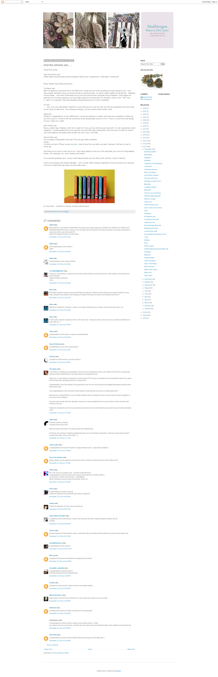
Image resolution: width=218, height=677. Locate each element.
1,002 (146, 237)
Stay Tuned (148, 275)
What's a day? (149, 246)
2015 (145, 135)
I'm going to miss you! (151, 219)
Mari (50, 290)
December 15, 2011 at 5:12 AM (59, 310)
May (146, 297)
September (149, 285)
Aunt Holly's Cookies (151, 175)
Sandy (51, 503)
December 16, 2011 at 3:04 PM (59, 640)
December (148, 149)
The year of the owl (150, 178)
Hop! (146, 243)
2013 (145, 141)
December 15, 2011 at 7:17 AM (59, 438)
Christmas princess (150, 169)
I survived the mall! (150, 231)
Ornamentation (149, 258)
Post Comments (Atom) (61, 653)
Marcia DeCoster (55, 595)
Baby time (147, 190)
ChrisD (51, 530)
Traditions (147, 213)
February (148, 306)
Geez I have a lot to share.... (153, 208)
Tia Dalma (53, 369)
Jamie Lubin (53, 445)
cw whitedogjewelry (56, 271)
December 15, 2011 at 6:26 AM (59, 362)
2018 (145, 126)
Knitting (146, 240)
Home (90, 649)
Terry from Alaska (55, 457)
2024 (145, 111)
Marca (51, 555)
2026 (145, 108)
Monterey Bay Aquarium (152, 196)
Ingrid (51, 225)
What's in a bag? (150, 199)
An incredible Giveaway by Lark (155, 234)
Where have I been (150, 269)
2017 (145, 129)
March (147, 303)
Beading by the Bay (151, 228)
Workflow (147, 160)
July (146, 291)
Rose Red (52, 635)
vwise (51, 331)
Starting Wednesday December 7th (156, 249)
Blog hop (147, 255)
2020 (145, 120)
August (147, 288)
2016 (145, 132)
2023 (145, 114)
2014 (145, 138)
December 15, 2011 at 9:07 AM (59, 536)
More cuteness (149, 266)
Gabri (51, 420)
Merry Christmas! (150, 172)
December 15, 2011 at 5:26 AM (59, 337)
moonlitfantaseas (55, 543)
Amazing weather (150, 152)
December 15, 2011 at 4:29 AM (59, 264)
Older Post (131, 649)
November (148, 279)
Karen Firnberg (54, 344)
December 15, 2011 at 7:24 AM (59, 451)
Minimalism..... (149, 155)
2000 (145, 318)
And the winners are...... (152, 205)
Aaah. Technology (150, 264)
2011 (145, 146)
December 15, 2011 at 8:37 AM (59, 509)
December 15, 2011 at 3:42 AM (59, 237)
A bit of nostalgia (150, 261)
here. (75, 144)
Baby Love (148, 272)
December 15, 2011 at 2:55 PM (59, 588)
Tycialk (51, 583)
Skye (51, 304)
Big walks (147, 184)
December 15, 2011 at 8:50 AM (59, 524)
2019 (145, 123)
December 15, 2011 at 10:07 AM (60, 549)
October (147, 282)
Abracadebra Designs (57, 516)
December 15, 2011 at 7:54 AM (59, 482)
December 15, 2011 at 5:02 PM (59, 613)
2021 (145, 117)
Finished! (147, 252)
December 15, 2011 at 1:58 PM (59, 576)
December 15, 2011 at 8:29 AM (59, 496)
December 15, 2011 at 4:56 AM (59, 283)
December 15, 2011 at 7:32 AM (59, 463)
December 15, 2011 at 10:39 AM (60, 561)
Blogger (118, 671)
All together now (149, 216)
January (148, 308)
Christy (52, 356)
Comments (148, 166)
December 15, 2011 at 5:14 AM (59, 325)
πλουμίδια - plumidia (56, 568)
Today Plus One (149, 222)
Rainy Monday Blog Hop (152, 225)
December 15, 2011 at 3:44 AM (59, 251)
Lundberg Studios (150, 187)
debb (51, 258)
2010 (145, 312)
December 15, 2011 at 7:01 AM (59, 413)
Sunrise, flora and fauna (152, 193)
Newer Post (48, 649)
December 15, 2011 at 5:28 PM (59, 628)
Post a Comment (52, 645)
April (146, 300)
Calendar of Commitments (153, 163)
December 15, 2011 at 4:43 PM (59, 601)
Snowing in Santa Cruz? (152, 181)
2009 (145, 315)
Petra (51, 489)
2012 (145, 144)
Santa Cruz (148, 202)
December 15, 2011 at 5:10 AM (59, 298)
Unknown (52, 608)
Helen (51, 470)
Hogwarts (147, 158)
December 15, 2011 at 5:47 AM (59, 350)
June (146, 294)
